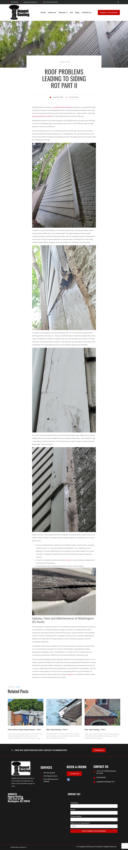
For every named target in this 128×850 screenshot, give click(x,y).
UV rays (67, 560)
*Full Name (74, 803)
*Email (72, 810)
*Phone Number (76, 816)
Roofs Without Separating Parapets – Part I (24, 730)
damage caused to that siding (42, 116)
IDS (71, 12)
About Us (52, 12)
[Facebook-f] (118, 2)
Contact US (22, 847)
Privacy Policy (15, 847)
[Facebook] (68, 779)
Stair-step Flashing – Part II (56, 730)
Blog (77, 12)
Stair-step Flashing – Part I (95, 730)
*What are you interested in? (80, 823)
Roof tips (65, 62)
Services (62, 12)
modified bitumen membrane (63, 107)
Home (43, 12)
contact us (70, 674)
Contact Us (86, 12)
